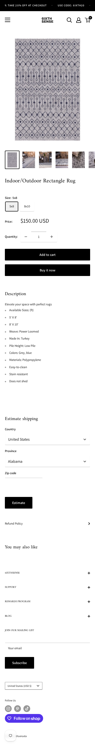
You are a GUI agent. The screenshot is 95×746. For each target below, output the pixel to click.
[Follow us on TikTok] (26, 708)
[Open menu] (7, 20)
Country (10, 429)
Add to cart (47, 254)
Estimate (18, 503)
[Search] (69, 20)
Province (11, 451)
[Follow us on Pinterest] (17, 708)
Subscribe (19, 663)
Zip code (10, 473)
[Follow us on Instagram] (8, 708)
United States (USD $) (19, 686)
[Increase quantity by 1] (52, 237)
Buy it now (47, 270)
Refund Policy (14, 523)
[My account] (78, 20)
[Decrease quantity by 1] (26, 237)
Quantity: (11, 237)
